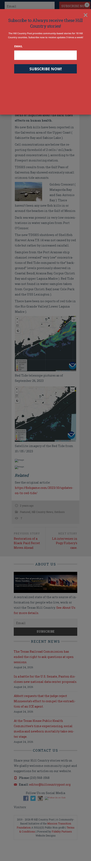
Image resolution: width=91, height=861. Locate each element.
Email (18, 46)
